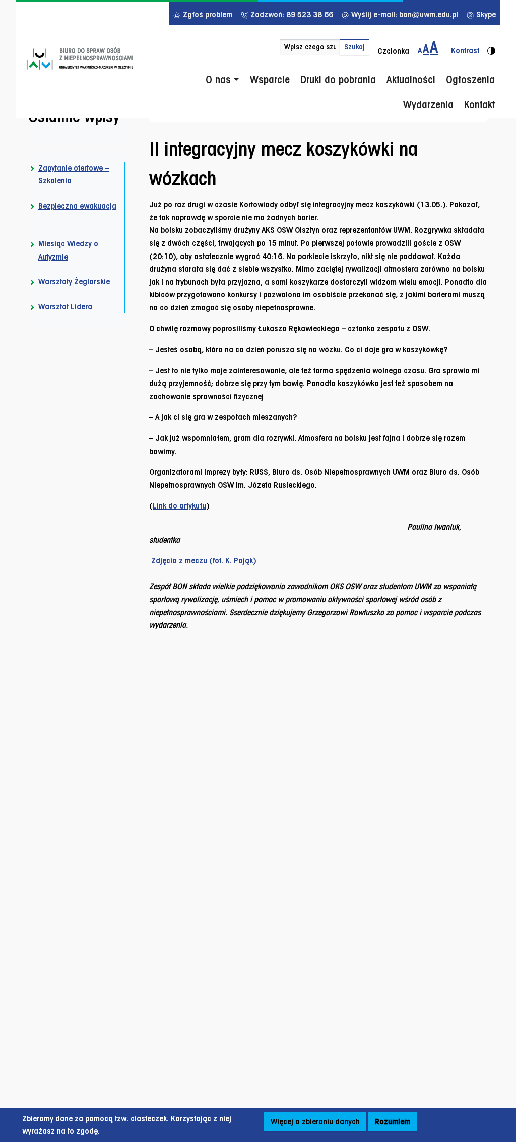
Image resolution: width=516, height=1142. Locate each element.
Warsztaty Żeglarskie (74, 281)
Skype (485, 14)
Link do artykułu (179, 506)
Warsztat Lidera (65, 306)
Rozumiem (392, 1121)
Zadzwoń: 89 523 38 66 (290, 14)
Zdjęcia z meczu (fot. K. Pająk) (202, 560)
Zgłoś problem (206, 14)
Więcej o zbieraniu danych (315, 1121)
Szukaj (354, 47)
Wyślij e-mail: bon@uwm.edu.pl (403, 14)
